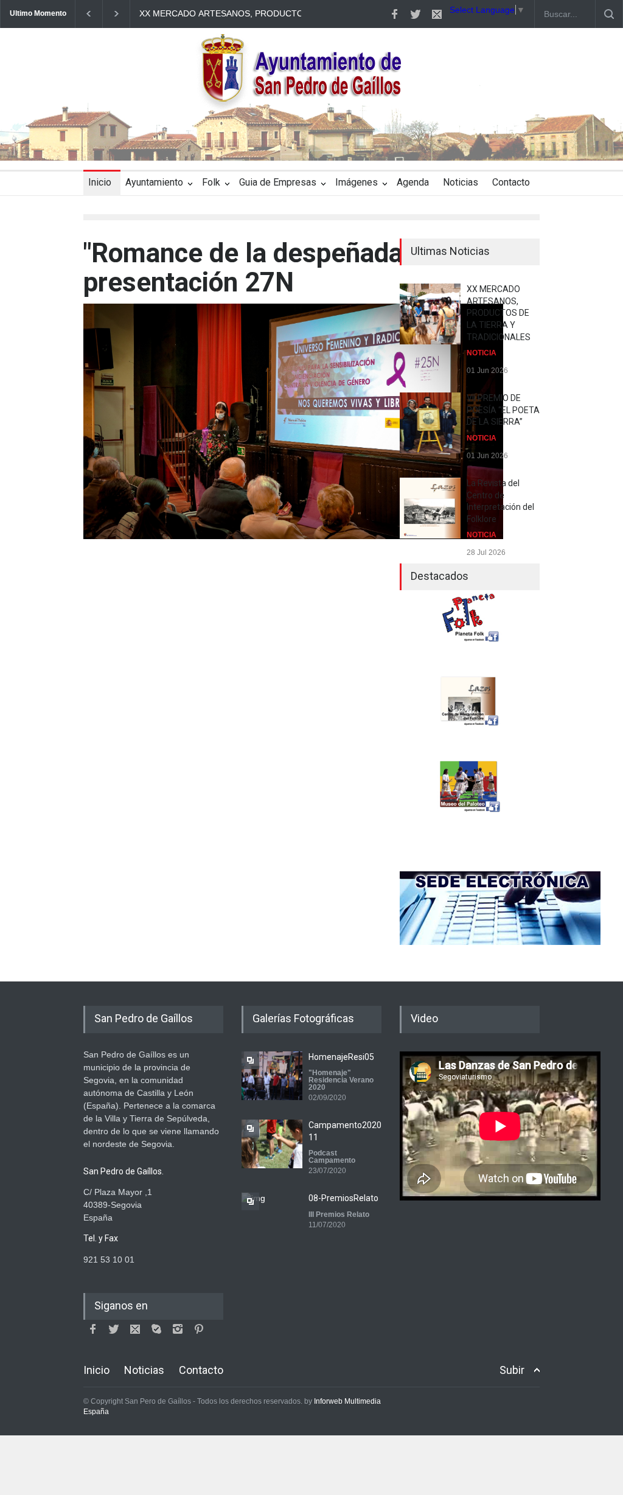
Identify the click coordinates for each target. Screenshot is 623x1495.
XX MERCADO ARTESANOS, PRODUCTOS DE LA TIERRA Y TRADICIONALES (293, 13)
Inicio (99, 182)
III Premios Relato (338, 1214)
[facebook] (394, 14)
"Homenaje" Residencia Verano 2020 (341, 1080)
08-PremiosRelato (343, 1198)
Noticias (460, 182)
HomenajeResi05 (341, 1057)
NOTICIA (481, 353)
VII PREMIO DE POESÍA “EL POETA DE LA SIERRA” (503, 410)
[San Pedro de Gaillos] (311, 140)
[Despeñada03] (293, 421)
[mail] (437, 14)
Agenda (413, 182)
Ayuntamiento (154, 182)
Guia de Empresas (277, 182)
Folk (211, 182)
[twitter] (415, 14)
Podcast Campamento (331, 1157)
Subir (511, 1370)
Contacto (511, 182)
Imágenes (356, 182)
